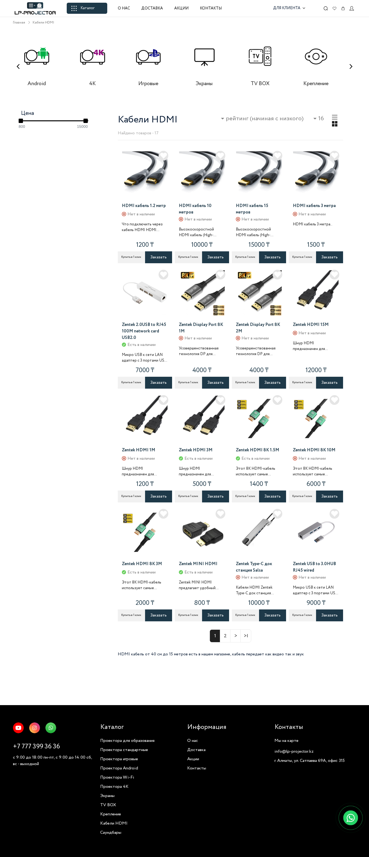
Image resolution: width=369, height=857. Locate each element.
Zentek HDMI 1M (138, 450)
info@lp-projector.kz (294, 751)
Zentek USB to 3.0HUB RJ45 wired (314, 567)
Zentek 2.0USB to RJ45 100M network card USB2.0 (144, 331)
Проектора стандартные (124, 750)
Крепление (110, 814)
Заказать (158, 257)
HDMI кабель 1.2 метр (144, 206)
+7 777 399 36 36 (36, 746)
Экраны (107, 796)
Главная (19, 22)
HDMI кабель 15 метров (252, 209)
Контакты (211, 8)
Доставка (152, 8)
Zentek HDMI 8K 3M (142, 564)
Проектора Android (119, 768)
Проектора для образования (127, 741)
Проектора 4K (114, 786)
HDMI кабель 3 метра (314, 206)
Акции (181, 8)
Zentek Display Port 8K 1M (201, 328)
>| (246, 635)
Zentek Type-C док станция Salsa (254, 567)
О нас (124, 8)
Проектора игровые (119, 759)
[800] (21, 121)
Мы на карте (286, 741)
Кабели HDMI (43, 22)
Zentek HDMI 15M (311, 325)
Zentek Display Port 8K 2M (258, 328)
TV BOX (108, 805)
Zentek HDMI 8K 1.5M (257, 450)
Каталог (87, 8)
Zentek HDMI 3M (196, 450)
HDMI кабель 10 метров (195, 209)
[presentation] (17, 66)
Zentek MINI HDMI (198, 564)
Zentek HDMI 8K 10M (314, 450)
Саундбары (110, 832)
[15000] (85, 121)
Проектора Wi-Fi (117, 777)
